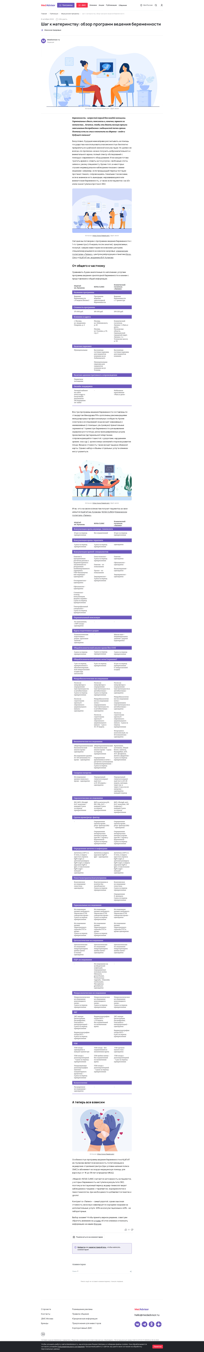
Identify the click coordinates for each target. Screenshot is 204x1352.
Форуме (97, 1224)
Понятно (158, 1346)
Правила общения (80, 1314)
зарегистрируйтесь (97, 1247)
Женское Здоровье (52, 30)
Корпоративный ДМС (82, 1328)
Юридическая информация (84, 1318)
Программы (67, 5)
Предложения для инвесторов (86, 1323)
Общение (123, 5)
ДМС (84, 5)
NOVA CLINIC (107, 512)
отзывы (97, 1220)
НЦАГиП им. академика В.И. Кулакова (96, 257)
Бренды (44, 1323)
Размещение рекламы (82, 1309)
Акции (101, 5)
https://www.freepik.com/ (101, 236)
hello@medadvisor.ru (147, 1315)
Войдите (81, 1247)
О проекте (46, 1309)
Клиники (93, 5)
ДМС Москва (47, 1318)
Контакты (45, 1314)
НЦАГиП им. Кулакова (91, 512)
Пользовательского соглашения (71, 1346)
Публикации (111, 5)
